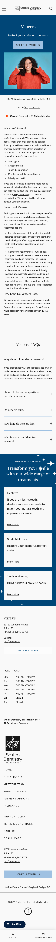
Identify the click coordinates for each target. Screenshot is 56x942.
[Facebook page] (28, 911)
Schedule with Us (28, 44)
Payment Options (16, 798)
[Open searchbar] (51, 8)
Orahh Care (12, 838)
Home (8, 769)
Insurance (11, 805)
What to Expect (15, 791)
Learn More (13, 524)
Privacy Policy (15, 816)
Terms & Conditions (18, 823)
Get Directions (28, 650)
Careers (9, 830)
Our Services (13, 776)
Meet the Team (14, 784)
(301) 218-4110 (32, 107)
